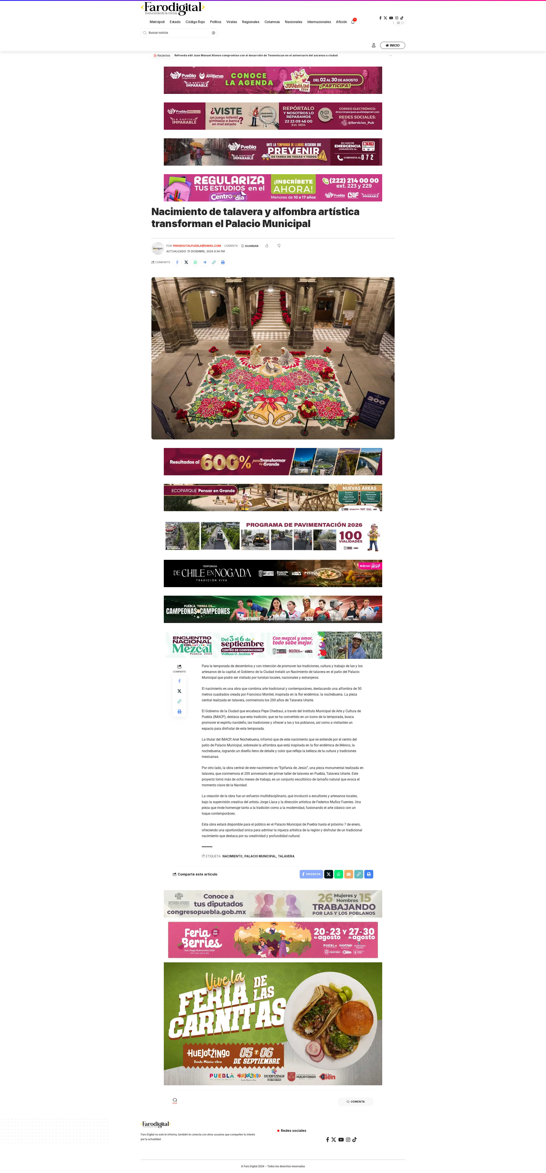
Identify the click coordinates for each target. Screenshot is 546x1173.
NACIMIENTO (232, 856)
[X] (385, 18)
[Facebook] (380, 18)
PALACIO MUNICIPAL (260, 856)
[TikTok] (401, 18)
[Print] (223, 262)
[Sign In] (374, 45)
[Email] (348, 874)
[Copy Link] (213, 262)
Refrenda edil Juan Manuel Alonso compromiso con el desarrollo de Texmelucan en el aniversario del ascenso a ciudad (256, 55)
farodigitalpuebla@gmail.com (197, 245)
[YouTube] (391, 18)
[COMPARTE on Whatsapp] (195, 262)
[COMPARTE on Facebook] (177, 262)
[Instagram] (396, 18)
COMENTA (231, 245)
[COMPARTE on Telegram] (204, 262)
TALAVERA (286, 856)
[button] (390, 55)
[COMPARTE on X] (186, 262)
